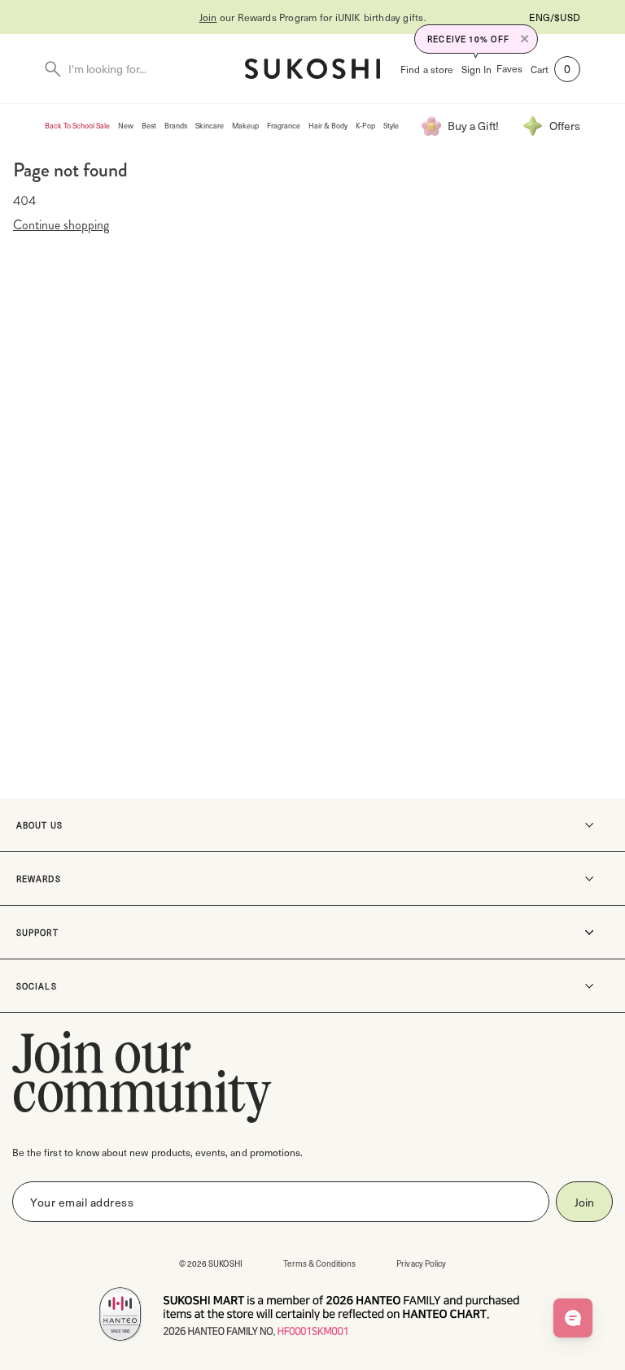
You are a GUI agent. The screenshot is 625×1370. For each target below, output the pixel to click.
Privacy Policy (421, 1263)
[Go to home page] (312, 68)
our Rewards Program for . (312, 17)
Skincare (209, 125)
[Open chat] (572, 1317)
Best (149, 125)
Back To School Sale (77, 125)
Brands (175, 125)
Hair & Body (327, 125)
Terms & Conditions (319, 1263)
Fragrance (283, 125)
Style (391, 125)
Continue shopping (61, 225)
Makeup (245, 125)
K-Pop (365, 125)
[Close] (525, 39)
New (125, 125)
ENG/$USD (554, 17)
